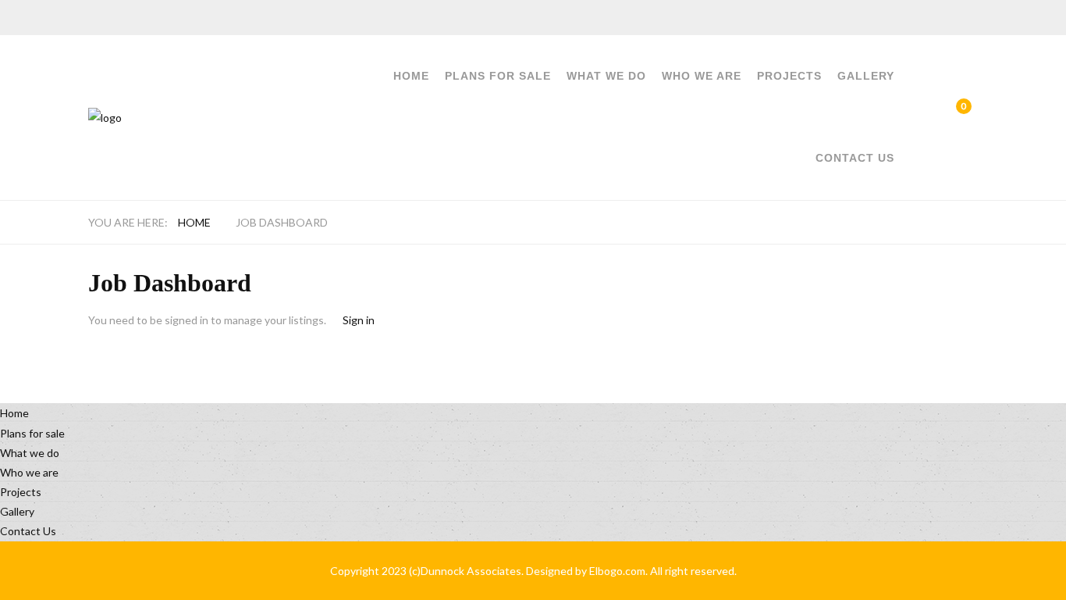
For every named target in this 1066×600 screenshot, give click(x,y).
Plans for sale (498, 76)
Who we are (701, 76)
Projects (789, 76)
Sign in (359, 320)
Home (411, 76)
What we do (606, 76)
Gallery (865, 76)
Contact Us (854, 158)
